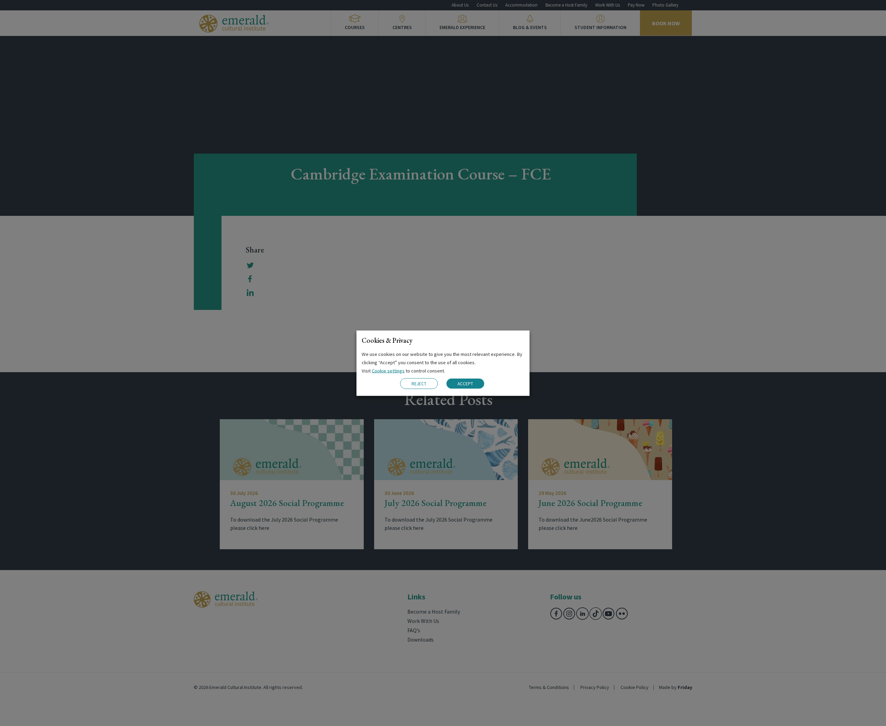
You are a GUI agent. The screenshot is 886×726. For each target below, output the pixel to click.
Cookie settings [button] (388, 370)
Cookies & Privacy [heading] (387, 340)
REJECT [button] (419, 383)
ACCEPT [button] (465, 384)
